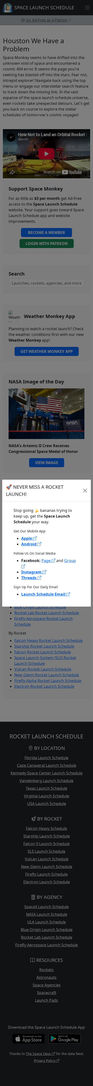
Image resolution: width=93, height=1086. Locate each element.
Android (29, 544)
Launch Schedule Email (43, 594)
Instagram (31, 572)
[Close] (85, 490)
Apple (27, 538)
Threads (29, 577)
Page (46, 560)
